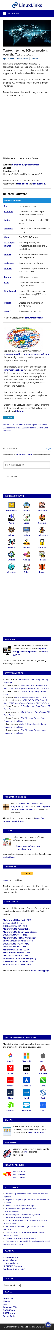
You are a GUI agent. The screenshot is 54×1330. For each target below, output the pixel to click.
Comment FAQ (10, 1307)
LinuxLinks (40, 1327)
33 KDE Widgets (10, 1263)
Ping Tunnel (10, 291)
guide (25, 1152)
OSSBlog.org (9, 1313)
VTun (6, 282)
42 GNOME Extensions (13, 1266)
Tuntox (7, 254)
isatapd (7, 302)
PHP (31, 809)
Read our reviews (36, 1132)
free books (22, 183)
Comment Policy (24, 454)
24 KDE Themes (10, 1260)
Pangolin (8, 211)
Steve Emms (22, 58)
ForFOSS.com (9, 1310)
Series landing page (40, 970)
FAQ (5, 1304)
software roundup (34, 317)
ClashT (7, 311)
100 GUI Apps (19, 1171)
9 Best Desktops (10, 1257)
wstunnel (8, 228)
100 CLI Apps (19, 1177)
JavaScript (23, 809)
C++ (12, 809)
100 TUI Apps (19, 1174)
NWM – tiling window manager (20, 1205)
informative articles (13, 370)
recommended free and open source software (26, 354)
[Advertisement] (27, 127)
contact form (9, 857)
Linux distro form (23, 849)
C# (16, 809)
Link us (6, 1301)
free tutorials (39, 183)
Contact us (8, 1298)
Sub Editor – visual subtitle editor (21, 1238)
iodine (7, 220)
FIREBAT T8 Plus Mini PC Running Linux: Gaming (25, 424)
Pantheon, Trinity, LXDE (14, 1269)
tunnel (10, 417)
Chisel (7, 237)
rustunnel (9, 263)
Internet (34, 58)
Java (38, 806)
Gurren (7, 277)
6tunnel (8, 268)
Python (46, 806)
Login (48, 448)
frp (5, 206)
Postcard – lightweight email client (30, 697)
